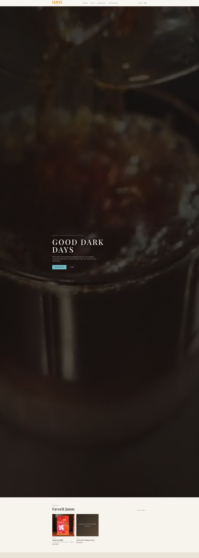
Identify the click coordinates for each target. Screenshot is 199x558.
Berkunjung (101, 3)
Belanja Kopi (59, 267)
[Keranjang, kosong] (145, 3)
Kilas (72, 267)
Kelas (93, 3)
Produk (85, 3)
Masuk (140, 3)
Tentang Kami (113, 3)
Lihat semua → (142, 510)
